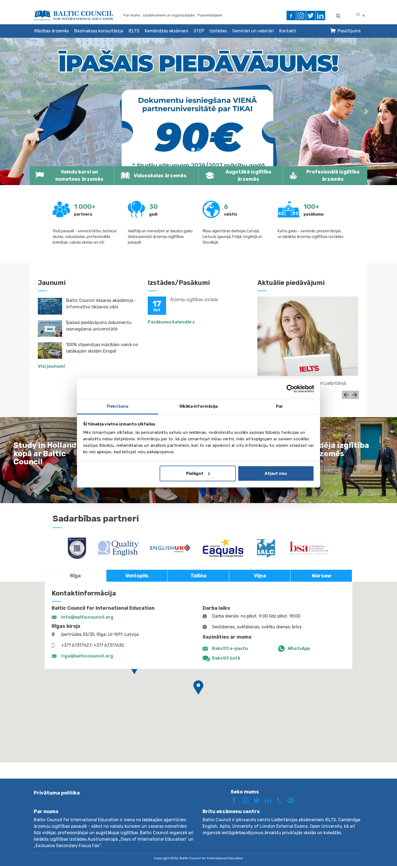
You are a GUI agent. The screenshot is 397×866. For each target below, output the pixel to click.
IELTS (134, 30)
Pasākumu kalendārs (171, 322)
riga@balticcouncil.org (87, 656)
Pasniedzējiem (210, 15)
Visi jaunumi (51, 366)
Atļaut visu (276, 473)
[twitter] (310, 15)
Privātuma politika (57, 793)
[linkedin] (320, 15)
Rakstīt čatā (226, 658)
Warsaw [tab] (321, 576)
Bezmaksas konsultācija (98, 30)
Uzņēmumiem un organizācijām (169, 15)
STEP (199, 30)
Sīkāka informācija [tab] (198, 406)
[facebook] (291, 15)
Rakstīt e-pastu (230, 648)
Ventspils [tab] (137, 576)
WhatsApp (299, 648)
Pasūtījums (349, 30)
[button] (30, 111)
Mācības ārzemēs (51, 30)
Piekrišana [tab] (117, 406)
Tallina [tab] (198, 576)
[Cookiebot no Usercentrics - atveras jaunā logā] (290, 389)
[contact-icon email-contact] (292, 800)
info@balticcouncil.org (87, 617)
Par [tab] (279, 406)
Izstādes (218, 30)
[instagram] (301, 15)
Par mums (131, 15)
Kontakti (287, 30)
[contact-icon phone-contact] (281, 800)
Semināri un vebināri (253, 30)
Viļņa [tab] (260, 576)
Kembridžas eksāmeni (166, 30)
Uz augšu (374, 852)
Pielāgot (194, 473)
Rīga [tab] (75, 576)
